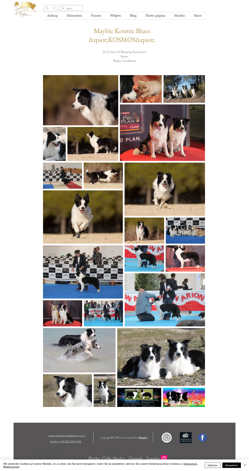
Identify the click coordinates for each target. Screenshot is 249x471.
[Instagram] (164, 458)
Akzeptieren (231, 465)
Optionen (212, 465)
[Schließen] (245, 465)
